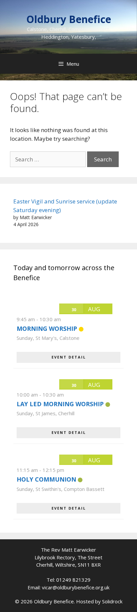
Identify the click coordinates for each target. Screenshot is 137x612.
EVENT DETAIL (69, 357)
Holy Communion (46, 479)
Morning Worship (47, 329)
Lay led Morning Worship (60, 404)
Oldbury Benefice (68, 19)
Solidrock (112, 601)
